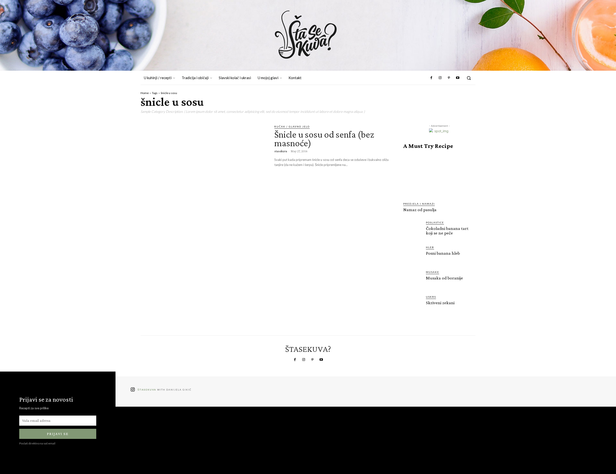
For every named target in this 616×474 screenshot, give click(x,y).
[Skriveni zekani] (412, 304)
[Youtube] (457, 78)
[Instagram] (440, 78)
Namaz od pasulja (419, 209)
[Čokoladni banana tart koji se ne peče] (412, 230)
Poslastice (435, 222)
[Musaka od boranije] (412, 279)
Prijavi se (58, 434)
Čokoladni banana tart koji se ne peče (447, 230)
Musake (432, 272)
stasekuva (280, 151)
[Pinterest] (448, 78)
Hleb (430, 247)
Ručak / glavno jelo (292, 126)
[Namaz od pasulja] (439, 175)
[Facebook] (431, 78)
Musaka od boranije (444, 277)
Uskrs (431, 296)
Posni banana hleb (443, 253)
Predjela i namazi (419, 203)
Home (145, 93)
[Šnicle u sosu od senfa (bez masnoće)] (204, 161)
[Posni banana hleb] (412, 254)
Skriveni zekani (440, 302)
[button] (468, 78)
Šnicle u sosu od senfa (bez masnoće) (324, 138)
